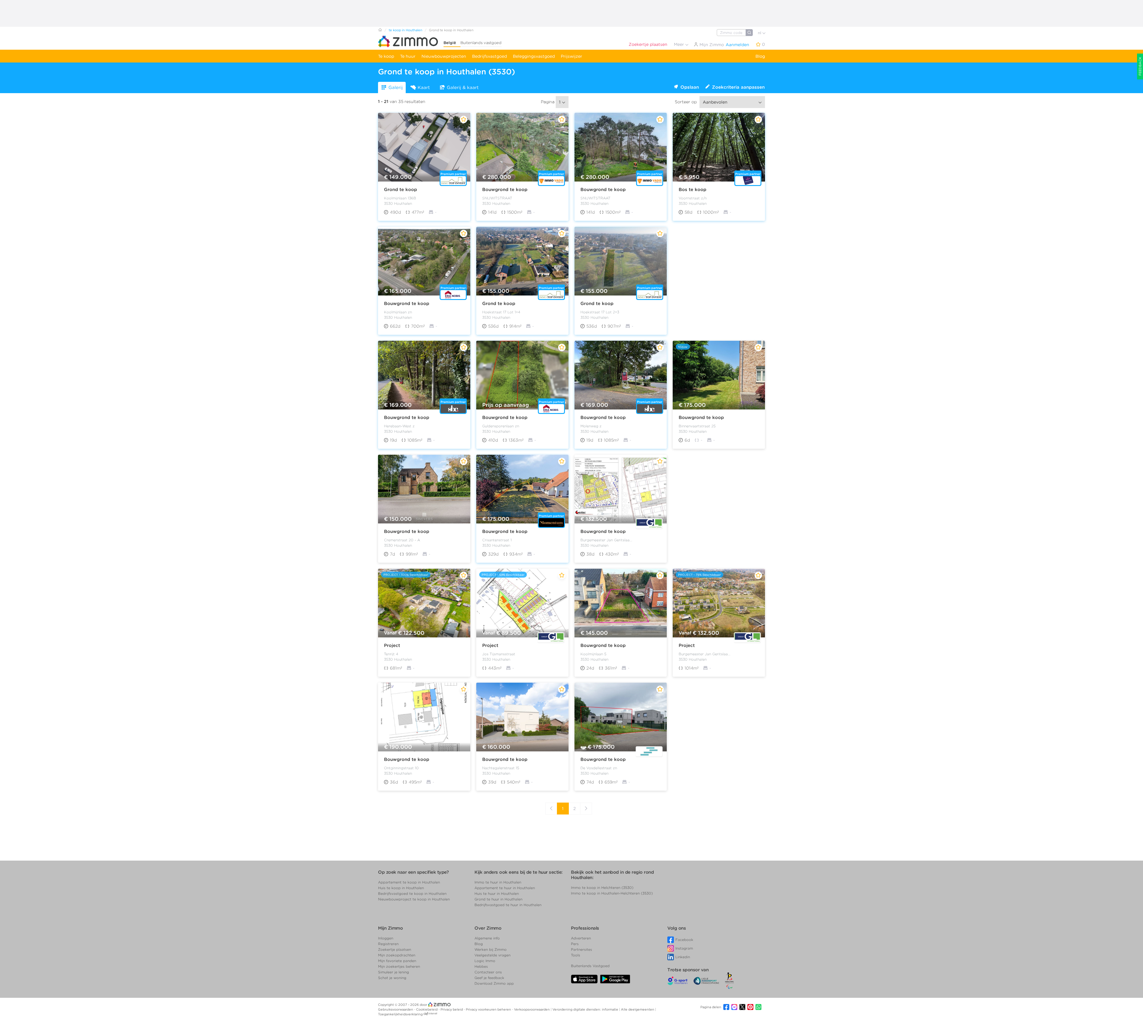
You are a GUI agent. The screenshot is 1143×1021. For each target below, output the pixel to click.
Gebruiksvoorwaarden (396, 1009)
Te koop (386, 56)
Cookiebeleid (427, 1009)
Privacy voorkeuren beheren (489, 1009)
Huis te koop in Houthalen (401, 888)
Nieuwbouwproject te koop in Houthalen (414, 899)
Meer (679, 44)
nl (760, 33)
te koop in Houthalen (405, 30)
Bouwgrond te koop (504, 189)
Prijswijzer (571, 56)
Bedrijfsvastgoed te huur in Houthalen (507, 905)
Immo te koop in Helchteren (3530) (602, 887)
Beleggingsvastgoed (534, 56)
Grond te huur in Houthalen (498, 899)
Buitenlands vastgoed (481, 42)
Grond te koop (400, 189)
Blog (760, 56)
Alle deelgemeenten (638, 1009)
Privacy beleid (452, 1009)
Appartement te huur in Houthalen (504, 888)
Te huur (408, 56)
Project (392, 645)
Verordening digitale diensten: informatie (585, 1009)
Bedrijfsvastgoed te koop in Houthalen (412, 893)
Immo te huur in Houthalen (497, 882)
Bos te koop (692, 189)
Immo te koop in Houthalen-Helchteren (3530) (612, 893)
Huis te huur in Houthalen (496, 893)
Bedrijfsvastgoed (489, 56)
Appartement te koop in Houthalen (409, 882)
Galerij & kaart (463, 87)
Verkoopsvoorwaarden (532, 1009)
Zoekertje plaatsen (648, 44)
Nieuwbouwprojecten (443, 56)
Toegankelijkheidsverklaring (400, 1014)
